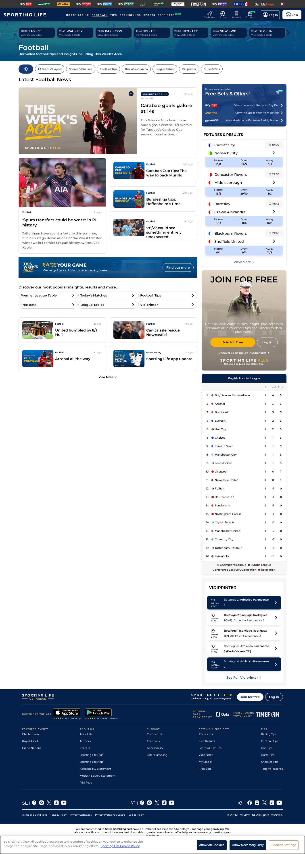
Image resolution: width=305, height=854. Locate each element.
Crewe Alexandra (230, 212)
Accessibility (155, 748)
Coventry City (224, 539)
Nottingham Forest (228, 514)
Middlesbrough (228, 182)
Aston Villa (222, 556)
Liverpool (221, 471)
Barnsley (222, 204)
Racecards (206, 734)
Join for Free (233, 342)
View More (242, 262)
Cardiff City (224, 145)
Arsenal (220, 403)
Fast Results (207, 741)
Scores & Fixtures (210, 748)
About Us (86, 734)
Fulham (220, 488)
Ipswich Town (224, 446)
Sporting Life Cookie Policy (120, 846)
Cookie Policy (136, 814)
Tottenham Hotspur (228, 547)
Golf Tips (266, 748)
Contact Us (154, 734)
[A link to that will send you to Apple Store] (67, 714)
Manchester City (226, 454)
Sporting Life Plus (91, 755)
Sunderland (222, 505)
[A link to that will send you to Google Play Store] (101, 714)
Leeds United (223, 463)
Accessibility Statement (95, 768)
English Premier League (244, 378)
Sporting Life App (91, 761)
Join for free (250, 697)
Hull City (220, 429)
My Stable (205, 761)
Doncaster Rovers (230, 174)
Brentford (221, 412)
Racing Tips (268, 734)
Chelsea (220, 437)
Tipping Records (272, 768)
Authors (85, 741)
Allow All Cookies (211, 844)
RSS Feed (86, 782)
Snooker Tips (269, 761)
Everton (220, 420)
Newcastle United (226, 480)
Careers (85, 748)
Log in (274, 697)
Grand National (32, 748)
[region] (152, 845)
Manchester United (227, 531)
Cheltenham (30, 734)
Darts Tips (267, 755)
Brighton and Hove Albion (232, 395)
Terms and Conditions (34, 814)
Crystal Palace (224, 522)
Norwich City (226, 153)
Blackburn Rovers (230, 233)
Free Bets (205, 768)
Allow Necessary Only (248, 844)
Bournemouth (224, 497)
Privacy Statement (81, 814)
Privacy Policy (59, 814)
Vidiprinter (206, 755)
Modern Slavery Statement (97, 775)
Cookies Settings (284, 844)
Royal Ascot (30, 741)
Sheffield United (229, 241)
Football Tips (269, 741)
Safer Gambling (157, 755)
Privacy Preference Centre (110, 814)
